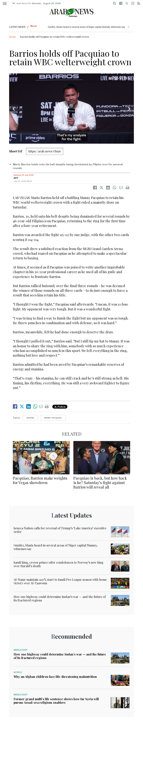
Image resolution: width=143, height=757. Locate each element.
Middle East (21, 650)
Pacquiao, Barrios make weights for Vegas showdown (40, 480)
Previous (13, 109)
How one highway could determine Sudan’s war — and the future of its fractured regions (60, 598)
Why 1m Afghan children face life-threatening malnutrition (55, 677)
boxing (30, 418)
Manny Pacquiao (53, 418)
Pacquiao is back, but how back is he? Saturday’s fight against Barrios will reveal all (100, 482)
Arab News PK (23, 3)
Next (129, 109)
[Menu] (5, 3)
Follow (61, 406)
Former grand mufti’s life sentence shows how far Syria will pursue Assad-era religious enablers (56, 700)
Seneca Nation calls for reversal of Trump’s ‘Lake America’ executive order (60, 530)
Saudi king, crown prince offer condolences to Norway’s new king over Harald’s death (91, 27)
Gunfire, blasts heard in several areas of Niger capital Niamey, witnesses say (55, 547)
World (18, 672)
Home (12, 36)
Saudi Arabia (37, 27)
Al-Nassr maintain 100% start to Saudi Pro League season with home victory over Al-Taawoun (60, 581)
